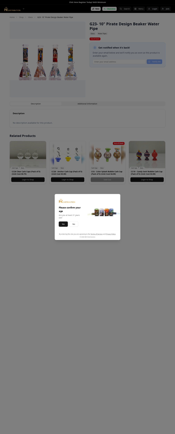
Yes (63, 224)
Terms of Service (96, 234)
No (74, 224)
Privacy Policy (111, 234)
